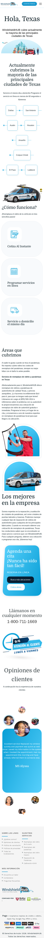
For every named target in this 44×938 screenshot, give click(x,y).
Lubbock (31, 170)
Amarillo (22, 140)
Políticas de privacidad (12, 848)
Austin (12, 125)
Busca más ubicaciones (20, 580)
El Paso (12, 170)
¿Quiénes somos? (10, 839)
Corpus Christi (22, 155)
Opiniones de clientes (12, 842)
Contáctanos (29, 4)
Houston (30, 125)
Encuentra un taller (11, 875)
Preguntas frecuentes (12, 881)
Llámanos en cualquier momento (22, 613)
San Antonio (31, 110)
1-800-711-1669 (22, 621)
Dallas (11, 110)
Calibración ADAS (30, 863)
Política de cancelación (12, 845)
